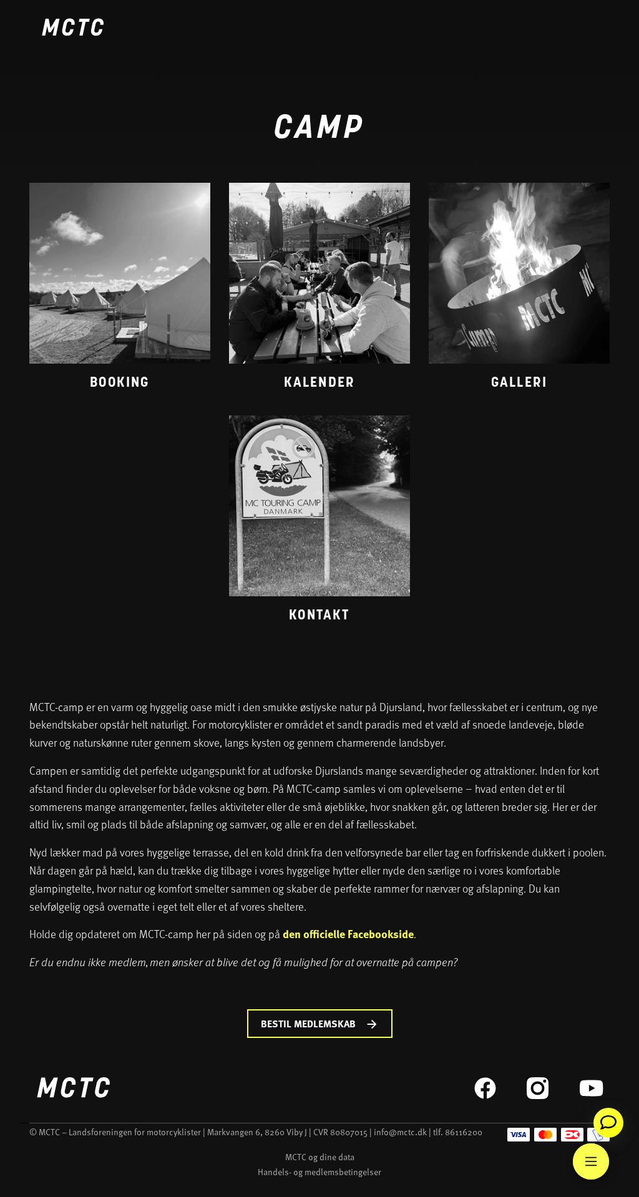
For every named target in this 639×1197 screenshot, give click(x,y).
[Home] (72, 29)
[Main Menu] (591, 1161)
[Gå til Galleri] (519, 290)
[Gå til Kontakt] (319, 522)
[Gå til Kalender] (319, 290)
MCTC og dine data (319, 1157)
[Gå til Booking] (119, 290)
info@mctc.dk (400, 1132)
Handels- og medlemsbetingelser (319, 1172)
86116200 (463, 1132)
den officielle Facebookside (348, 934)
